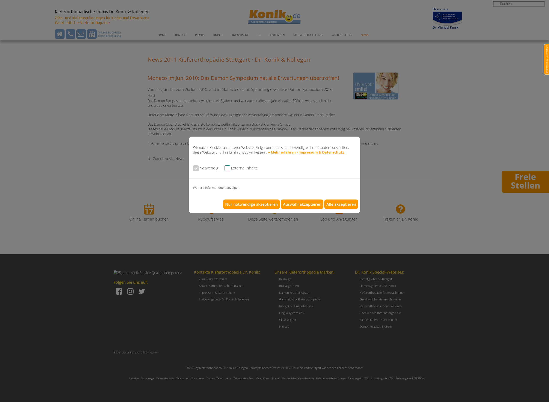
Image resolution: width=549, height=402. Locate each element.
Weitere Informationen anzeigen (216, 188)
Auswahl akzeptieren (302, 204)
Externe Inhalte (244, 168)
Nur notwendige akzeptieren (251, 204)
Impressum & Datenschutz (546, 59)
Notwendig (208, 168)
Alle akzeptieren (341, 204)
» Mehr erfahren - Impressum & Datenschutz (306, 152)
